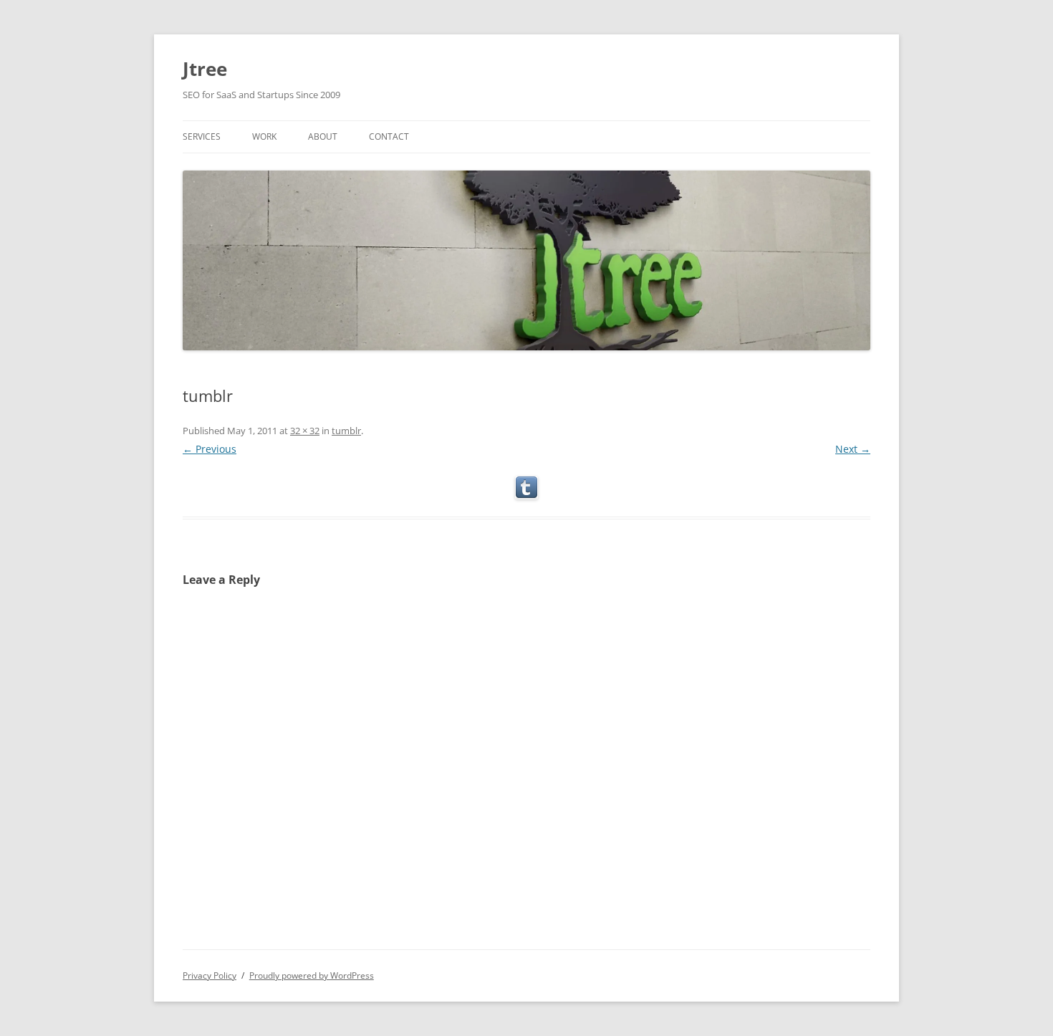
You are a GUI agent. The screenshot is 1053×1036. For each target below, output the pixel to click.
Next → (852, 449)
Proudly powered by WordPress (311, 975)
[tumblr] (526, 487)
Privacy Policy (209, 975)
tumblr (346, 430)
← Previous (209, 449)
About (322, 136)
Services (202, 136)
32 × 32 (304, 430)
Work (264, 136)
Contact (389, 136)
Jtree (205, 69)
